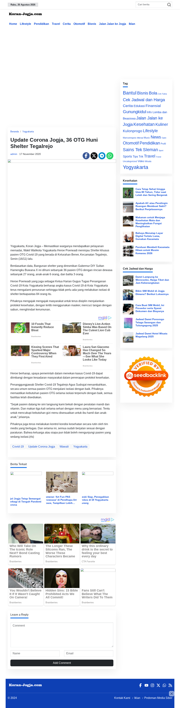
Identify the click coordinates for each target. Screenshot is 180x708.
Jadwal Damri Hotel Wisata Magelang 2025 (151, 335)
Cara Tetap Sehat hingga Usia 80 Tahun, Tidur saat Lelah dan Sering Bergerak (151, 192)
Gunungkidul (134, 111)
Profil (163, 143)
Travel (56, 23)
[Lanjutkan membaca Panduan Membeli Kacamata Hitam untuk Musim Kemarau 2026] (128, 251)
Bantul (129, 93)
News (156, 137)
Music (147, 137)
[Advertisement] (93, 52)
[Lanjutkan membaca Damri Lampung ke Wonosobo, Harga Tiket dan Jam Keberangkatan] (128, 280)
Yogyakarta (28, 131)
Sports (127, 156)
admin (13, 154)
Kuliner (161, 124)
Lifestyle (25, 23)
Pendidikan (41, 23)
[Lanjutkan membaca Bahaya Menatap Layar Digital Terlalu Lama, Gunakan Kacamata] (128, 237)
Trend (158, 157)
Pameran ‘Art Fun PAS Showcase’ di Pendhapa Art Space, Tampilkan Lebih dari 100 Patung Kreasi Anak (60, 500)
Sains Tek (132, 149)
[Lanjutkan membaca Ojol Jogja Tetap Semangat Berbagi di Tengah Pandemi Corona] (26, 482)
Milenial (140, 138)
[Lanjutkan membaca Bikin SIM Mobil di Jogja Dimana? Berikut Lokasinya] (128, 295)
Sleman (150, 149)
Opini (164, 138)
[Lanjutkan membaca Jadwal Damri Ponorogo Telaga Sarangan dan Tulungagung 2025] (128, 323)
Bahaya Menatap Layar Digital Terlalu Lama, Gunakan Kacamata (149, 236)
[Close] (171, 693)
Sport (161, 150)
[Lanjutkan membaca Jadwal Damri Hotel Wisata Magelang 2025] (128, 337)
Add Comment (62, 662)
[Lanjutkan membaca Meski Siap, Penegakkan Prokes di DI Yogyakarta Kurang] (97, 481)
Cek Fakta (162, 94)
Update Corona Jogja (41, 446)
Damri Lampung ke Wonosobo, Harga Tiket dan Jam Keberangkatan (152, 279)
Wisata (148, 161)
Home (13, 23)
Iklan (132, 23)
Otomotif (79, 23)
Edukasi (139, 106)
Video (141, 161)
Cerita (67, 23)
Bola (153, 93)
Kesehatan (144, 124)
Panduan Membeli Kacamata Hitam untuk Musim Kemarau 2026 (152, 250)
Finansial (153, 106)
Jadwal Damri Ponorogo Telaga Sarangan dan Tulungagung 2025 (150, 322)
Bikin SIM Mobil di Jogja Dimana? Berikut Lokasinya (152, 292)
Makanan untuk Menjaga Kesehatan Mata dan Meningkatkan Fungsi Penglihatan (150, 222)
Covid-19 (18, 446)
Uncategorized (130, 161)
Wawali (64, 446)
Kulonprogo (132, 131)
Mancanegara (129, 138)
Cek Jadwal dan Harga (144, 99)
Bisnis (92, 23)
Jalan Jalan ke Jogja (112, 23)
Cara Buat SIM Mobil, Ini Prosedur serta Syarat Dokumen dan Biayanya (150, 308)
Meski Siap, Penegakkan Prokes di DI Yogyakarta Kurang (94, 499)
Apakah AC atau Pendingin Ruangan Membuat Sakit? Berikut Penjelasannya (152, 206)
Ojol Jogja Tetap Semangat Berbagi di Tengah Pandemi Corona (24, 501)
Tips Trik (138, 156)
